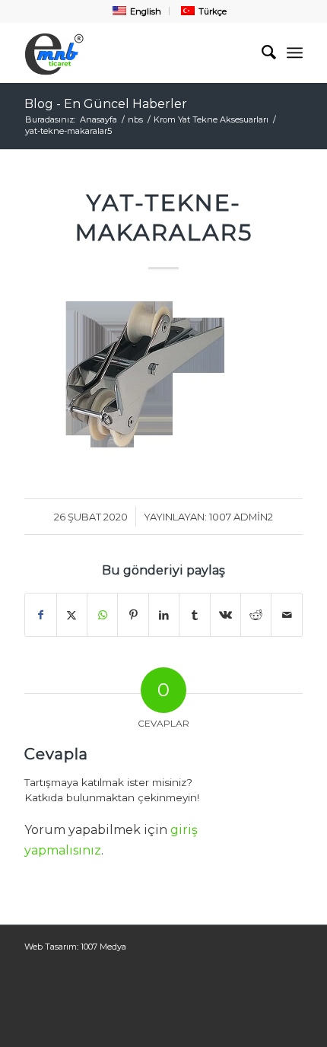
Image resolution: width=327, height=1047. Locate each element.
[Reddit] (256, 615)
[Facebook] (40, 615)
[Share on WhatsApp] (102, 615)
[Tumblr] (194, 615)
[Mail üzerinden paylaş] (286, 615)
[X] (72, 615)
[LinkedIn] (164, 615)
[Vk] (225, 615)
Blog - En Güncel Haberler (105, 104)
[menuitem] (135, 11)
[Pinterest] (133, 615)
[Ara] (261, 52)
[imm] (135, 52)
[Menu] (295, 52)
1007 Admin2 (241, 517)
